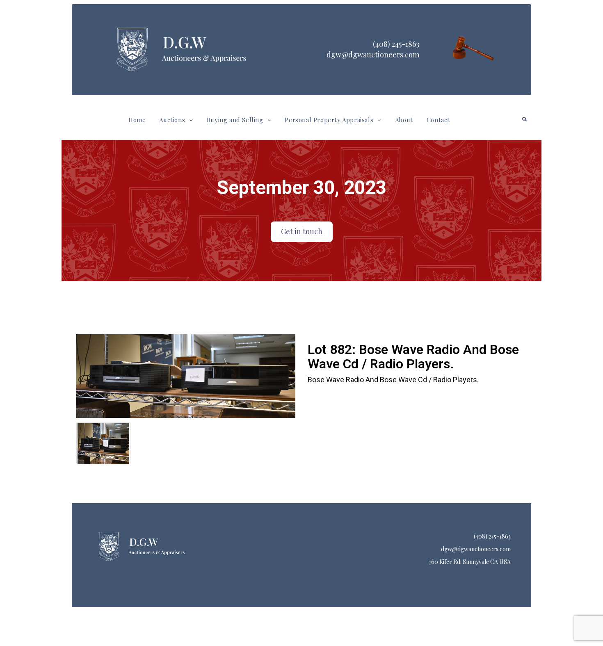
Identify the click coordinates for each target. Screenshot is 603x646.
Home (137, 120)
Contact (438, 120)
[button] (176, 120)
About (404, 120)
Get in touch (301, 231)
